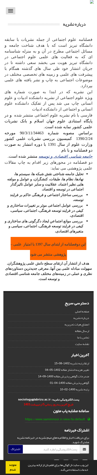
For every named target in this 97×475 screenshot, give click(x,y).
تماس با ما (83, 337)
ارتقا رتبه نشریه (79, 363)
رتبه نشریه (82, 389)
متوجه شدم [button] (12, 467)
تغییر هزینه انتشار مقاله (75, 370)
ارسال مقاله (82, 331)
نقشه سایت (82, 344)
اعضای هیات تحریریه (77, 324)
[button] (58, 470)
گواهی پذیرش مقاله (77, 383)
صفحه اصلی (82, 311)
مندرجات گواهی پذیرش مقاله (71, 376)
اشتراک (15, 449)
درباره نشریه (81, 318)
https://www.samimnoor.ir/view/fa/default (55, 419)
